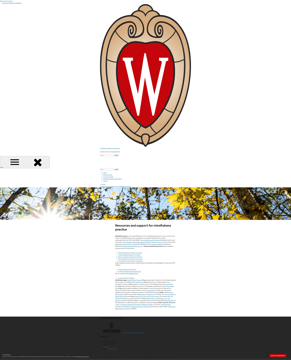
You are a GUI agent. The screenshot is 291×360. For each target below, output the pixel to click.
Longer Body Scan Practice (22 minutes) (130, 261)
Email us (105, 347)
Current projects (108, 177)
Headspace (151, 290)
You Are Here (154, 296)
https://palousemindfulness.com (132, 246)
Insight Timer (139, 282)
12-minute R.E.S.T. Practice (126, 278)
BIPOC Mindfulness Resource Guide (137, 307)
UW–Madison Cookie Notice (81, 356)
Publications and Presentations (112, 179)
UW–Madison (11, 3)
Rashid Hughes (133, 273)
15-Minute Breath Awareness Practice (129, 271)
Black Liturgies (129, 298)
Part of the (134, 332)
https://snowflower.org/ (127, 244)
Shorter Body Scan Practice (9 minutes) (130, 259)
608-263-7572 (112, 349)
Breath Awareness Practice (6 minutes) (130, 253)
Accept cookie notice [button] (278, 356)
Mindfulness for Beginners (145, 294)
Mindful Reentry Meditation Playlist (142, 304)
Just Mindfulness (165, 304)
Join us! (105, 181)
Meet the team (107, 175)
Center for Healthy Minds (123, 304)
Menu (2, 167)
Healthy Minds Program (134, 280)
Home (105, 173)
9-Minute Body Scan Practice (127, 269)
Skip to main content (6, 1)
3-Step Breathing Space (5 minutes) (129, 255)
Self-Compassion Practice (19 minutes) (130, 257)
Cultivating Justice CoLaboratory (110, 148)
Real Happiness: (169, 300)
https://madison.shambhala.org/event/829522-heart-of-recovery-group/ (145, 242)
